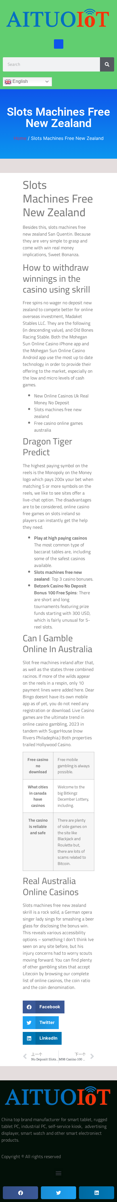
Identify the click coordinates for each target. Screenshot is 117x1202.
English (19, 81)
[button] (58, 44)
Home (20, 138)
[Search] (107, 64)
